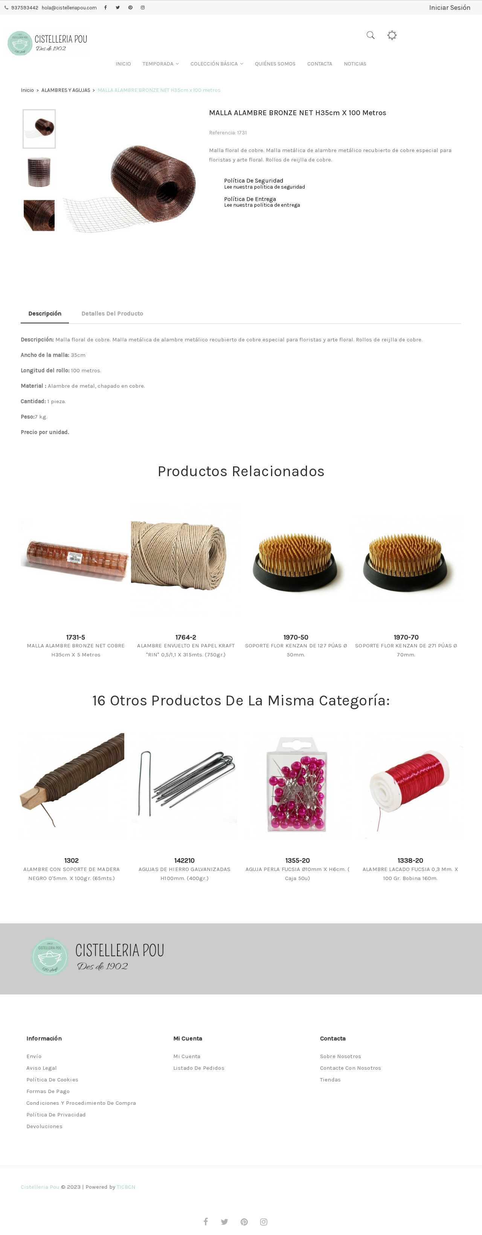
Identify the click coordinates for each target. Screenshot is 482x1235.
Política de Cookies (52, 1079)
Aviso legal (41, 1067)
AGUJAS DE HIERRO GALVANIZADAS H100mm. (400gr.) (184, 874)
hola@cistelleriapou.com (69, 8)
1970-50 (296, 637)
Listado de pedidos (198, 1067)
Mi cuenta (186, 1056)
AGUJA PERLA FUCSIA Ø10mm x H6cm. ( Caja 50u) (297, 874)
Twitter (118, 8)
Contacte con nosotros (350, 1067)
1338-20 (410, 860)
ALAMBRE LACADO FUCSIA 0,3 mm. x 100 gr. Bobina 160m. (410, 874)
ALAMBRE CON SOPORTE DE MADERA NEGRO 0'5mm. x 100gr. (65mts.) (71, 874)
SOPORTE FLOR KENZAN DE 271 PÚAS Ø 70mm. (406, 650)
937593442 (24, 8)
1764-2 (185, 637)
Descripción (44, 313)
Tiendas (330, 1079)
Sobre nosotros (340, 1056)
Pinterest (130, 8)
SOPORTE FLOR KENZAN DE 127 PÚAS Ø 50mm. (296, 650)
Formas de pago (48, 1091)
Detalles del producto (112, 313)
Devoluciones (44, 1126)
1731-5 (75, 637)
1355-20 (297, 860)
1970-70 (406, 637)
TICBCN (126, 1186)
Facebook (105, 8)
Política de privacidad (56, 1114)
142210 (184, 860)
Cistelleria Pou (40, 1186)
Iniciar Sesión (450, 7)
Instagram (143, 8)
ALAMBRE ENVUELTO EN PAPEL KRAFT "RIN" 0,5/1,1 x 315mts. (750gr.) (186, 650)
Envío (33, 1056)
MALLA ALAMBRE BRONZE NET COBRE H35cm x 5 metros (76, 650)
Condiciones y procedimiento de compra (81, 1102)
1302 (71, 860)
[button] (160, 63)
